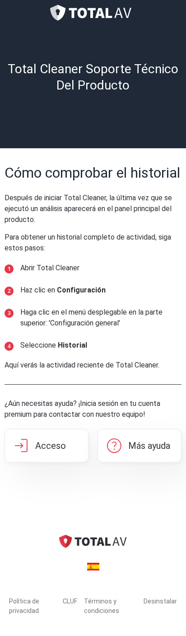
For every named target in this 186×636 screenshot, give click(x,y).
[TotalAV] (93, 13)
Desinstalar (160, 601)
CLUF (70, 601)
